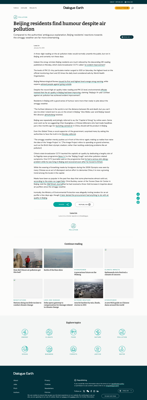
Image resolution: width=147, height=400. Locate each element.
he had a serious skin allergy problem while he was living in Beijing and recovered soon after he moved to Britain (71, 160)
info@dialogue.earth (112, 386)
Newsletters (121, 8)
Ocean (25, 354)
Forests (73, 354)
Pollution (122, 337)
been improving (74, 92)
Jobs (15, 384)
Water (122, 354)
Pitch (15, 388)
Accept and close (110, 396)
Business (49, 354)
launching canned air (64, 126)
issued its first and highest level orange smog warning (81, 81)
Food (73, 337)
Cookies (47, 384)
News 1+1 (62, 156)
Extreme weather (82, 300)
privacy (64, 397)
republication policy (117, 384)
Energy (25, 337)
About (112, 2)
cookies (72, 397)
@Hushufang (49, 115)
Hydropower (80, 270)
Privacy (47, 380)
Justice (97, 354)
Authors (16, 392)
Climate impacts (112, 270)
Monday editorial (69, 134)
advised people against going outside (56, 84)
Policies (47, 392)
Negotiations (20, 300)
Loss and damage (52, 300)
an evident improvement (95, 65)
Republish (119, 2)
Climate (49, 337)
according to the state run (45, 181)
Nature (98, 337)
